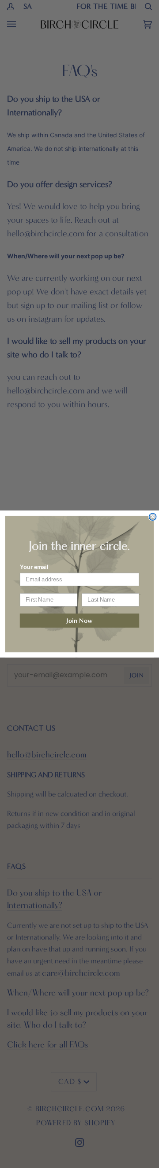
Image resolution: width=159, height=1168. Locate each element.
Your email (34, 567)
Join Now (79, 620)
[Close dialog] (152, 516)
